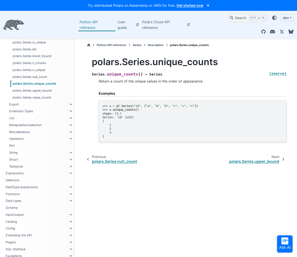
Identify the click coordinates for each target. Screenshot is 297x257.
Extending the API (19, 235)
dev (286, 18)
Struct (13, 159)
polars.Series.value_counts (32, 97)
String (13, 152)
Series (137, 45)
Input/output (15, 214)
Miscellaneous (19, 132)
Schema (12, 207)
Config (10, 228)
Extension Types (21, 111)
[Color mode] (274, 17)
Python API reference (89, 25)
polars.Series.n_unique (29, 70)
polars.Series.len (25, 49)
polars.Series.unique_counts (34, 83)
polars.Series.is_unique (29, 42)
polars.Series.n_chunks (29, 63)
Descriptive (156, 45)
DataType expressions (22, 187)
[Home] (88, 45)
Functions (13, 194)
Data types (14, 201)
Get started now (190, 5)
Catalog (11, 221)
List (11, 118)
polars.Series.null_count (30, 77)
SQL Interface (15, 249)
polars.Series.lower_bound (32, 56)
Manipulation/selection (25, 125)
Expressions (15, 173)
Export (14, 104)
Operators (16, 138)
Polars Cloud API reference (156, 25)
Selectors (12, 180)
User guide (122, 25)
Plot (12, 145)
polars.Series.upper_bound (32, 90)
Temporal (16, 166)
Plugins (11, 242)
